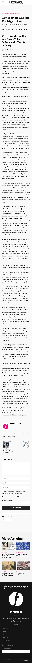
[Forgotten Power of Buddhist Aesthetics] (9, 565)
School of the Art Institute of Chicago (18, 659)
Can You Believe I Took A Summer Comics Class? (8, 556)
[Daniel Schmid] (6, 426)
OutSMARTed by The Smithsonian (22, 555)
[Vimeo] (21, 612)
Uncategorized (14, 13)
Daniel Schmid (23, 29)
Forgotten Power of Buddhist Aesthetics (9, 575)
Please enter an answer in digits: (11, 497)
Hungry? (26, 447)
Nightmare (20, 574)
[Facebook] (14, 612)
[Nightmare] (23, 565)
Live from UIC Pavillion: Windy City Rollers (8, 450)
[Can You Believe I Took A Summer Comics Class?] (9, 546)
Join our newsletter (7, 648)
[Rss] (11, 612)
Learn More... (16, 624)
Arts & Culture (6, 13)
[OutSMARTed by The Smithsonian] (23, 546)
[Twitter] (16, 612)
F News (4, 433)
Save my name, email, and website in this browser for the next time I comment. (14, 492)
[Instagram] (18, 612)
